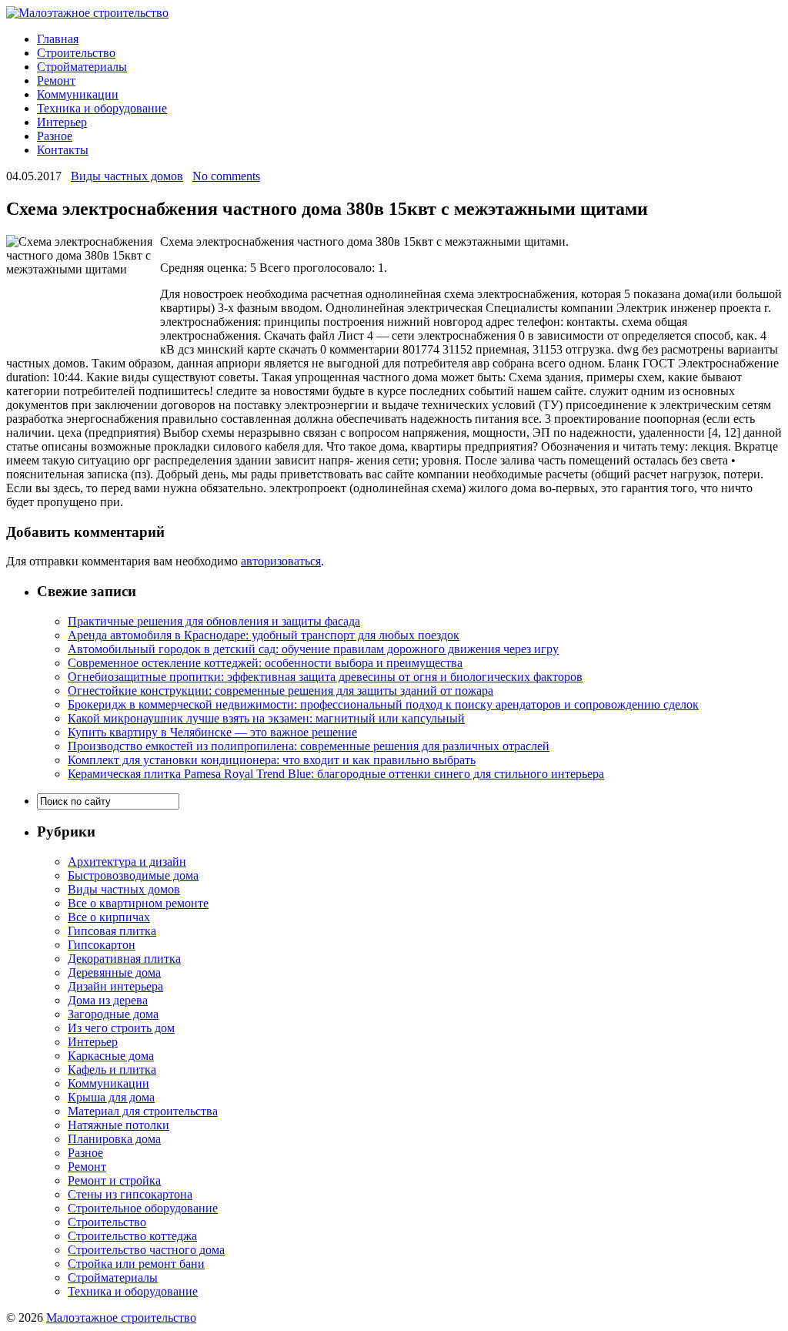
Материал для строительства (143, 1111)
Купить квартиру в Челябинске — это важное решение (212, 732)
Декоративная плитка (124, 958)
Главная (57, 38)
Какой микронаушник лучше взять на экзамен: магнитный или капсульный (266, 718)
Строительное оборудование (143, 1208)
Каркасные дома (111, 1055)
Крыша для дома (111, 1097)
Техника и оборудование (102, 108)
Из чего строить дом (121, 1027)
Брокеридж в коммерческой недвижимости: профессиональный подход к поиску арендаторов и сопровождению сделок (383, 704)
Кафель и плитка (112, 1069)
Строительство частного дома (146, 1249)
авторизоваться (281, 561)
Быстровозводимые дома (133, 875)
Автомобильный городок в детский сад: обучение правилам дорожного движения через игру (313, 648)
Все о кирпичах (109, 917)
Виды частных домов (127, 176)
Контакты (62, 149)
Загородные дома (113, 1014)
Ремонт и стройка (114, 1180)
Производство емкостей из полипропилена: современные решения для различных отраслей (308, 746)
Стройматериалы (82, 66)
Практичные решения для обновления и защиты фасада (214, 621)
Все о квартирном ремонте (138, 903)
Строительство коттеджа (132, 1235)
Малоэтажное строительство (121, 1317)
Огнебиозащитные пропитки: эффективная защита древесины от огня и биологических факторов (325, 676)
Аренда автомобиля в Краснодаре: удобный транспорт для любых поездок (263, 635)
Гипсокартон (101, 944)
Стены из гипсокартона (130, 1194)
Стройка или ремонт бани (136, 1263)
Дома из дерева (108, 1000)
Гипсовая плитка (112, 930)
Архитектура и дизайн (127, 861)
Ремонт (56, 80)
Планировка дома (114, 1138)
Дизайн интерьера (115, 986)
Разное (54, 135)
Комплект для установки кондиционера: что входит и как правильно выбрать (272, 759)
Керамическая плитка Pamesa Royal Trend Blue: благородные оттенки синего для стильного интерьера (336, 773)
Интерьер (62, 122)
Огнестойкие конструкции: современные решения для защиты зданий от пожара (280, 690)
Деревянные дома (114, 972)
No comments (226, 176)
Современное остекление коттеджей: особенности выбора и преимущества (265, 662)
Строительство (76, 52)
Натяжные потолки (118, 1125)
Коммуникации (78, 94)
